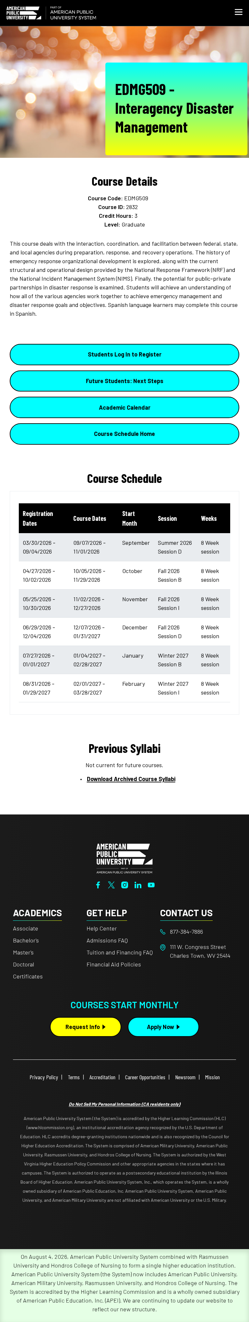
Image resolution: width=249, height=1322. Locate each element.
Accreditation (102, 1077)
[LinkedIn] (138, 884)
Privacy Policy (44, 1077)
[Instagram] (124, 884)
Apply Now (160, 1026)
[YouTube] (151, 884)
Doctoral (23, 964)
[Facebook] (98, 884)
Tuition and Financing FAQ (120, 952)
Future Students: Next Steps (124, 380)
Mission (212, 1077)
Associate (25, 928)
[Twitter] (111, 884)
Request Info (82, 1026)
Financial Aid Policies (114, 964)
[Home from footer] (124, 857)
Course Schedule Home (124, 433)
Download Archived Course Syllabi (131, 778)
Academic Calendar (124, 407)
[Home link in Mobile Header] (51, 12)
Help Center (102, 928)
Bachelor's (26, 940)
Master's (23, 952)
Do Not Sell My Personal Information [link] (124, 1104)
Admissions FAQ (107, 940)
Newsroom (185, 1077)
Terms (74, 1077)
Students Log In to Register (124, 354)
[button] (239, 13)
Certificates (28, 976)
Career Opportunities (145, 1077)
